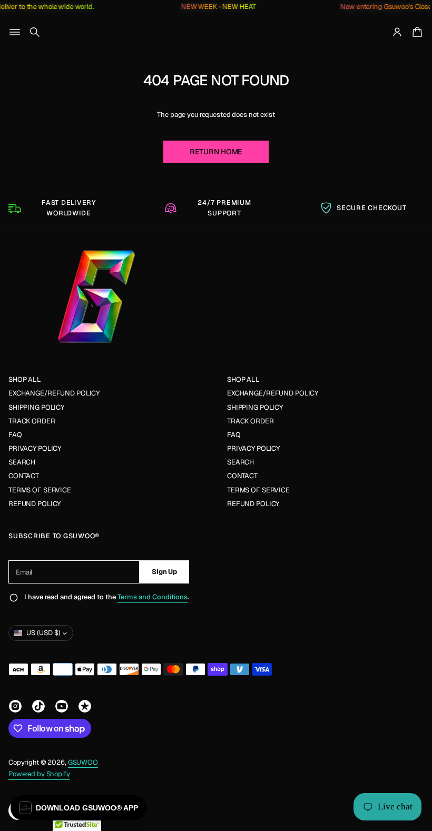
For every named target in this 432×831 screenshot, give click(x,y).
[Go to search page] (34, 32)
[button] (34, 32)
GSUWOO (83, 762)
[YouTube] (61, 706)
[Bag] (408, 32)
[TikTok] (38, 706)
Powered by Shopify (39, 773)
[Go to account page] (389, 32)
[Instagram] (15, 706)
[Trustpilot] (84, 706)
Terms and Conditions (152, 596)
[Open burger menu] (14, 32)
